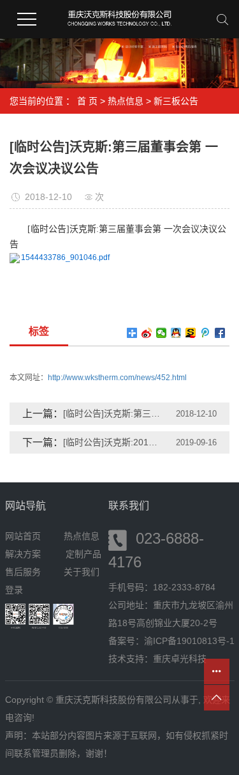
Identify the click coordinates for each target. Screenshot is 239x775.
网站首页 (23, 536)
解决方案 (26, 554)
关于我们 (81, 572)
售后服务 (23, 572)
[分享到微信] (161, 333)
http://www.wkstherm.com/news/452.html (117, 377)
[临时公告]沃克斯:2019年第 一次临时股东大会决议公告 (112, 442)
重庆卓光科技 (179, 659)
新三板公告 (176, 101)
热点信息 (125, 101)
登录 (14, 590)
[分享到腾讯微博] (205, 333)
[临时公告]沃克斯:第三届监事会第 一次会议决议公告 (112, 413)
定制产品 (83, 554)
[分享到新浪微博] (146, 333)
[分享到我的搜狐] (190, 333)
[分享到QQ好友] (176, 333)
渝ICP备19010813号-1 (189, 641)
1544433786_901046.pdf (65, 257)
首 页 (87, 101)
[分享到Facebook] (220, 333)
